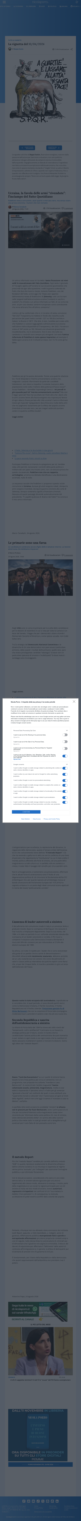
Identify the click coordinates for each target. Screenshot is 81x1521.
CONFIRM (26, 812)
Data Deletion (25, 819)
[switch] (65, 734)
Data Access (37, 819)
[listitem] (40, 730)
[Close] (75, 702)
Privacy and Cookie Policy (52, 819)
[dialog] (40, 760)
